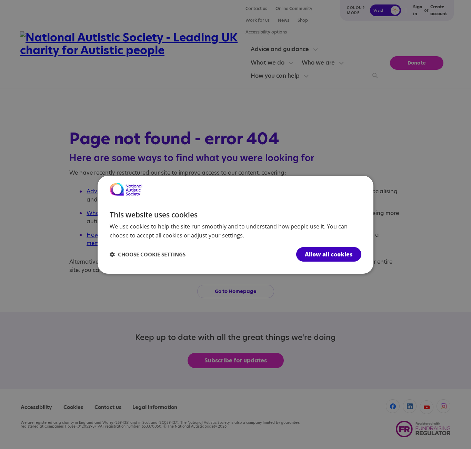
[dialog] (235, 224)
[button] (148, 254)
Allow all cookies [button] (329, 254)
